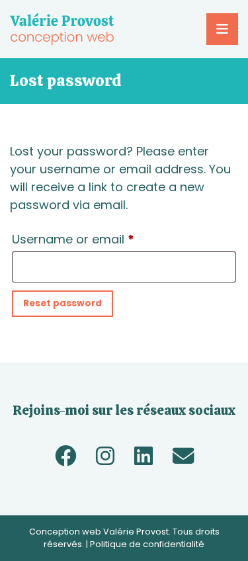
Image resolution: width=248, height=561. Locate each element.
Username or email (99, 238)
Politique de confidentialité (147, 544)
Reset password (62, 303)
